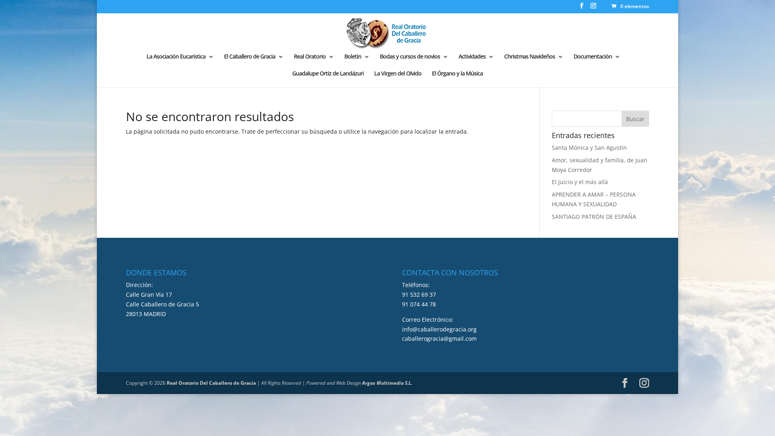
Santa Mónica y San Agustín (589, 147)
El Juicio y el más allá (580, 182)
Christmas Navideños (529, 57)
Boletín (352, 57)
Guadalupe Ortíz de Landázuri (328, 74)
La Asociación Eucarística (176, 57)
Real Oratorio (310, 57)
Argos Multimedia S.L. (387, 382)
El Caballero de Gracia (249, 57)
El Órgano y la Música (457, 74)
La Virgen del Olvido (397, 74)
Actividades (472, 57)
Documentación (593, 57)
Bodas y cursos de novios (410, 57)
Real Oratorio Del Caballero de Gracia (211, 382)
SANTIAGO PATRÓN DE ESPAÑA (594, 216)
